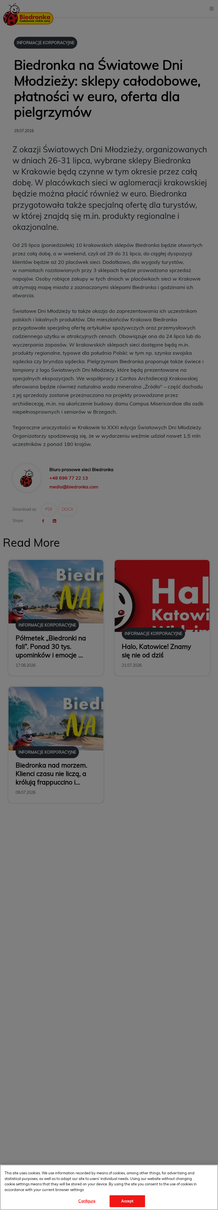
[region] (109, 1187)
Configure (86, 1201)
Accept (127, 1201)
